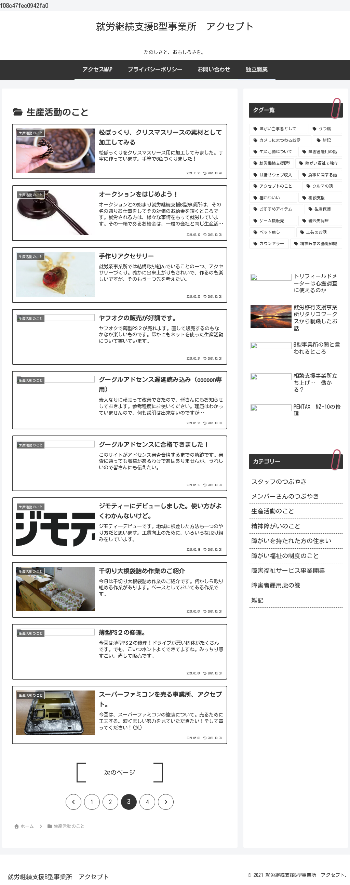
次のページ (119, 772)
